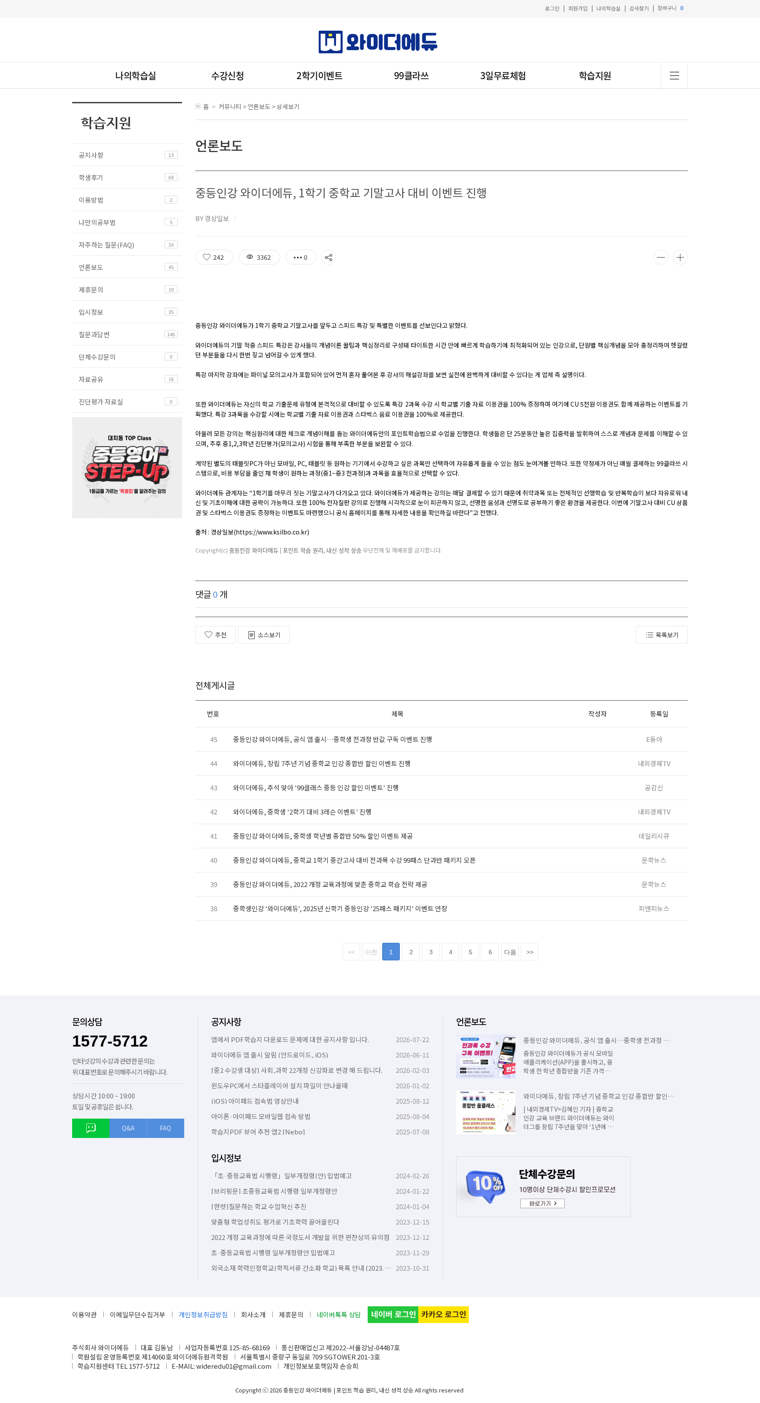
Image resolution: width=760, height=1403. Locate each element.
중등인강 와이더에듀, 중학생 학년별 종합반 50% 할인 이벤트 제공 (323, 835)
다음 (510, 952)
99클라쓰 (411, 75)
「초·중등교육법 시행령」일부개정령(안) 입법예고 (281, 1175)
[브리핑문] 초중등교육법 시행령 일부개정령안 (274, 1191)
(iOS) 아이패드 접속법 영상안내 (255, 1100)
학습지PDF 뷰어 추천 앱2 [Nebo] (258, 1131)
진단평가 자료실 (101, 401)
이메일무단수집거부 (137, 1314)
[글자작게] (661, 257)
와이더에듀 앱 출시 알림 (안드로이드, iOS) (269, 1054)
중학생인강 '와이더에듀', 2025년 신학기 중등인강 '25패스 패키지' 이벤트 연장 (340, 908)
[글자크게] (680, 257)
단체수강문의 (97, 356)
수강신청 (227, 75)
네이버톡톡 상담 (339, 1314)
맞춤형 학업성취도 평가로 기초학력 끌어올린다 (275, 1221)
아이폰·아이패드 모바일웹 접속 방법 (261, 1116)
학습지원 (595, 75)
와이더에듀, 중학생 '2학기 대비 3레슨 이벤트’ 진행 (302, 811)
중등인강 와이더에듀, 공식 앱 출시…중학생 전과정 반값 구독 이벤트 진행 (332, 739)
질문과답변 (94, 334)
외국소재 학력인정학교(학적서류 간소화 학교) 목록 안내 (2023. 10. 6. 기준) (313, 1267)
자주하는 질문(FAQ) (106, 244)
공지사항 (91, 155)
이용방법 (91, 199)
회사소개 (253, 1314)
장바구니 (670, 8)
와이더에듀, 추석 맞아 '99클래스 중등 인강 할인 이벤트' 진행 (316, 787)
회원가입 (578, 8)
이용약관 (84, 1314)
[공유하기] (328, 257)
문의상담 (87, 1021)
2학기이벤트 (319, 75)
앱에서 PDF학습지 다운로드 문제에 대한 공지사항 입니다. (290, 1039)
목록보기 (667, 634)
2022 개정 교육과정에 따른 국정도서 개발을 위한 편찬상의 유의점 (300, 1237)
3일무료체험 (503, 75)
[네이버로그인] (393, 1314)
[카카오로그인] (443, 1314)
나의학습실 (608, 8)
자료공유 (91, 379)
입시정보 (91, 311)
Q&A (128, 1127)
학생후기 (91, 177)
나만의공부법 (97, 222)
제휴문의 (91, 289)
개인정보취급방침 (203, 1314)
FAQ (165, 1127)
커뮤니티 (230, 106)
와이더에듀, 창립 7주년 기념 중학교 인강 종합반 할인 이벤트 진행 (322, 763)
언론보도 (91, 267)
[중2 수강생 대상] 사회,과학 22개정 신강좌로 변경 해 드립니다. (297, 1070)
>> (529, 952)
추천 (221, 634)
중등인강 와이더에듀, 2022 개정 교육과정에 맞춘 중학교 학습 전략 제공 (330, 884)
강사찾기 (639, 8)
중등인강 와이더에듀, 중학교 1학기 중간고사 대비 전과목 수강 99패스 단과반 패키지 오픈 (354, 860)
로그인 (552, 8)
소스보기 (269, 634)
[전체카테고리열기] (674, 75)
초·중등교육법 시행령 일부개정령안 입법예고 (273, 1252)
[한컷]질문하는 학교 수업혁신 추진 (259, 1206)
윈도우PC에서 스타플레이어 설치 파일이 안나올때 (279, 1085)
